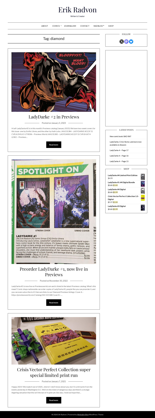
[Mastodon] (126, 41)
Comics (56, 26)
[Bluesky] (131, 41)
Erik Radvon (77, 9)
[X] (122, 41)
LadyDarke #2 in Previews (54, 117)
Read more (53, 145)
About (44, 26)
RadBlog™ (99, 26)
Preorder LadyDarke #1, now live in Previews (54, 271)
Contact (84, 26)
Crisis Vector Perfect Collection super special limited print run (54, 372)
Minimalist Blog (83, 415)
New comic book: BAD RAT (120, 136)
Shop (111, 26)
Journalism (70, 26)
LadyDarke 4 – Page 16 (119, 156)
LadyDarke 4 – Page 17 (119, 150)
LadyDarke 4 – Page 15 (119, 161)
